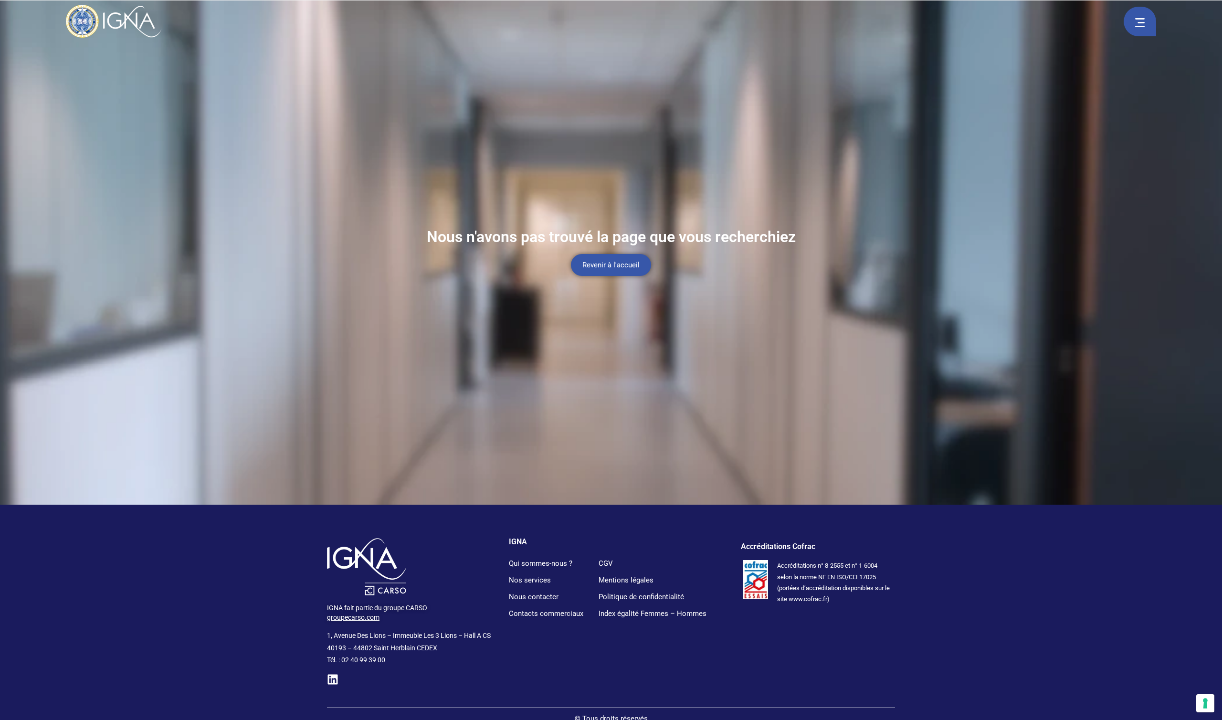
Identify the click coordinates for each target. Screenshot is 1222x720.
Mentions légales (626, 580)
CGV (606, 563)
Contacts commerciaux (546, 613)
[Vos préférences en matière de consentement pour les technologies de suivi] (1205, 703)
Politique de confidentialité (641, 597)
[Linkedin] (332, 679)
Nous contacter (533, 597)
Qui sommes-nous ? (540, 563)
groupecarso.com (353, 617)
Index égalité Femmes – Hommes (652, 613)
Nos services (530, 580)
